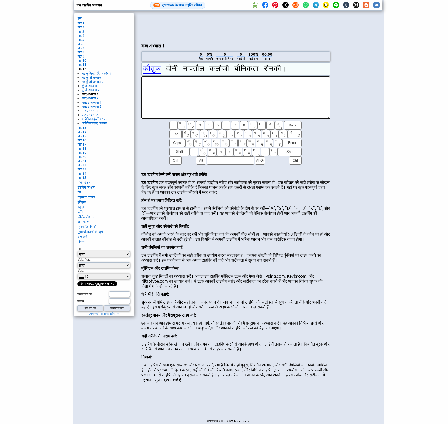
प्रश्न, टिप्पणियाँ (87, 226)
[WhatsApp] (306, 5)
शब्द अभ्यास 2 (90, 98)
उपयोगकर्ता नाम (84, 294)
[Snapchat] (326, 5)
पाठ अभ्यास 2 (90, 115)
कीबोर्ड (81, 270)
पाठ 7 (81, 48)
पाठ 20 (82, 157)
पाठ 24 (82, 173)
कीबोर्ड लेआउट (86, 217)
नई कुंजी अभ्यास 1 (93, 77)
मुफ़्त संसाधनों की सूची (91, 231)
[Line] (336, 5)
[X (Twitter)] (285, 5)
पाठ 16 (82, 140)
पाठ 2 (81, 27)
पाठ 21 (82, 161)
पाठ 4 (81, 35)
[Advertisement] (235, 26)
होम (80, 18)
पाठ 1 (81, 23)
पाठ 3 (81, 31)
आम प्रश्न (83, 222)
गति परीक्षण (84, 182)
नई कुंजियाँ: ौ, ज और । (97, 73)
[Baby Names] (255, 5)
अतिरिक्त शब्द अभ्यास (94, 123)
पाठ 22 (82, 165)
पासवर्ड (80, 301)
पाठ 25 (82, 177)
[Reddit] (295, 5)
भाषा (79, 248)
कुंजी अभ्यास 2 (91, 90)
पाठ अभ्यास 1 (90, 110)
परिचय (81, 241)
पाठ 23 (82, 169)
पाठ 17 (82, 144)
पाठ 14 (82, 132)
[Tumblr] (346, 5)
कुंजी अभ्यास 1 (91, 86)
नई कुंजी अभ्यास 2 (93, 81)
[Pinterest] (275, 5)
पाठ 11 (82, 64)
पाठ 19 (82, 152)
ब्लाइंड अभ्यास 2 (91, 106)
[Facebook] (265, 5)
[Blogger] (366, 5)
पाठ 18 (82, 148)
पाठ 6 (81, 44)
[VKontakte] (376, 5)
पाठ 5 (81, 39)
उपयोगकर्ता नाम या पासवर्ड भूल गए (104, 313)
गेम (79, 192)
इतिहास (82, 202)
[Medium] (356, 5)
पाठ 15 (82, 136)
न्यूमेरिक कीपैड (86, 197)
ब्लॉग (80, 212)
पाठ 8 (81, 52)
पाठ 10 (82, 60)
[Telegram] (316, 5)
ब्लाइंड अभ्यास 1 (91, 102)
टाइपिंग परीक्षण (86, 187)
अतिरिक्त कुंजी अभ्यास (95, 119)
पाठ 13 (82, 128)
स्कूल (81, 207)
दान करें (82, 236)
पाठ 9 (81, 56)
